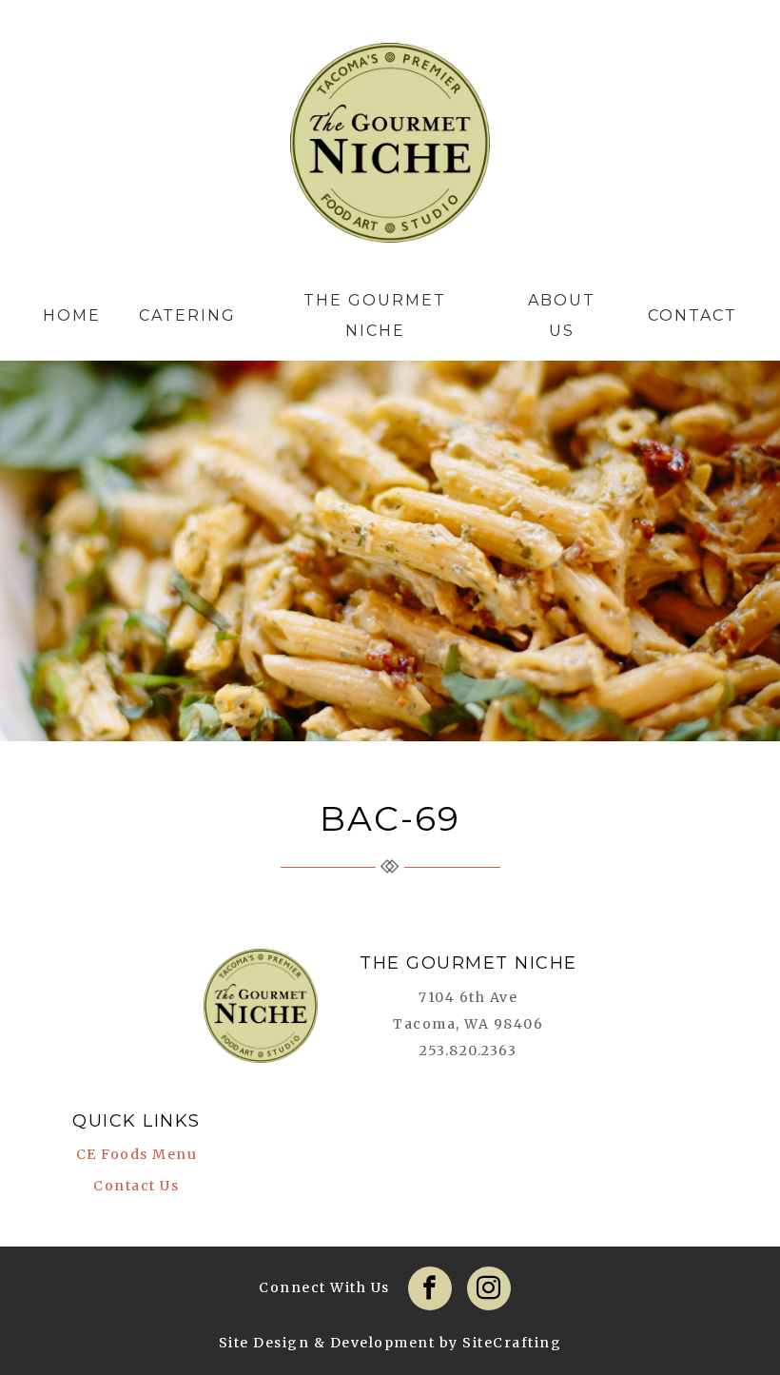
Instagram (489, 1288)
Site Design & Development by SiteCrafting (390, 1342)
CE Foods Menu (137, 1154)
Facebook (430, 1288)
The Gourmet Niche (390, 147)
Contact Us (136, 1185)
